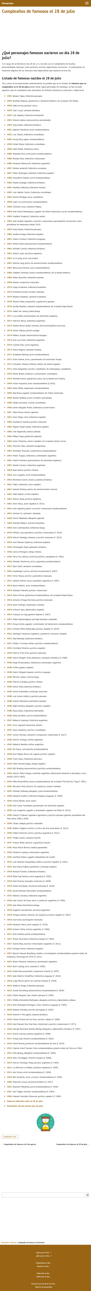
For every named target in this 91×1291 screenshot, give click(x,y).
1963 (9, 479)
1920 (9, 1009)
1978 (9, 301)
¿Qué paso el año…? (43, 1256)
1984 (9, 201)
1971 (9, 364)
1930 (9, 900)
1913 (9, 1062)
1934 (9, 871)
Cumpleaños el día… (10, 1137)
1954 (9, 585)
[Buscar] (87, 1195)
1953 (9, 614)
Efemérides (8, 3)
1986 (9, 177)
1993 (9, 110)
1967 (9, 412)
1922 (9, 990)
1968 (9, 397)
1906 (9, 1096)
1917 (9, 1033)
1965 (9, 446)
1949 (9, 657)
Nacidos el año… (43, 1266)
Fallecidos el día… (44, 1273)
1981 (9, 239)
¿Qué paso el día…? (43, 1252)
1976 (9, 306)
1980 (9, 272)
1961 (9, 489)
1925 (9, 948)
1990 (9, 139)
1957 (9, 566)
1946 (9, 739)
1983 (9, 216)
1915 (9, 1048)
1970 (9, 373)
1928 (9, 924)
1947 (9, 720)
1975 (9, 316)
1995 (9, 96)
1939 (9, 800)
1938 (9, 805)
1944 (9, 754)
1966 (9, 422)
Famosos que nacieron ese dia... (43, 1284)
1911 (9, 1067)
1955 (9, 575)
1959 (9, 532)
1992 (9, 129)
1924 (9, 980)
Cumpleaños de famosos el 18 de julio (71, 1144)
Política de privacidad (43, 1287)
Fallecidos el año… (43, 1277)
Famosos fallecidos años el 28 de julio (25, 1101)
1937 (9, 837)
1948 (9, 691)
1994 (9, 105)
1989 (9, 149)
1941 (9, 786)
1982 (9, 234)
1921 (9, 1000)
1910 (9, 1077)
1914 (9, 1057)
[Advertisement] (45, 31)
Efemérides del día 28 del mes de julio (25, 1106)
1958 (9, 547)
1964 (9, 470)
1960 (9, 518)
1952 (9, 619)
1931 (9, 895)
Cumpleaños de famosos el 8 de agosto (20, 1144)
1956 (9, 571)
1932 (9, 890)
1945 (9, 744)
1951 (9, 624)
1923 (9, 985)
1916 (9, 1043)
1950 (9, 648)
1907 (9, 1086)
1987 (9, 168)
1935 (9, 861)
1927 (9, 934)
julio (38, 63)
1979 (9, 287)
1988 (9, 153)
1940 (9, 796)
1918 (9, 1019)
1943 (9, 768)
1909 (9, 1082)
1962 (9, 484)
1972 (9, 349)
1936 (9, 847)
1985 (9, 187)
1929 (9, 910)
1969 (9, 383)
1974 (9, 325)
